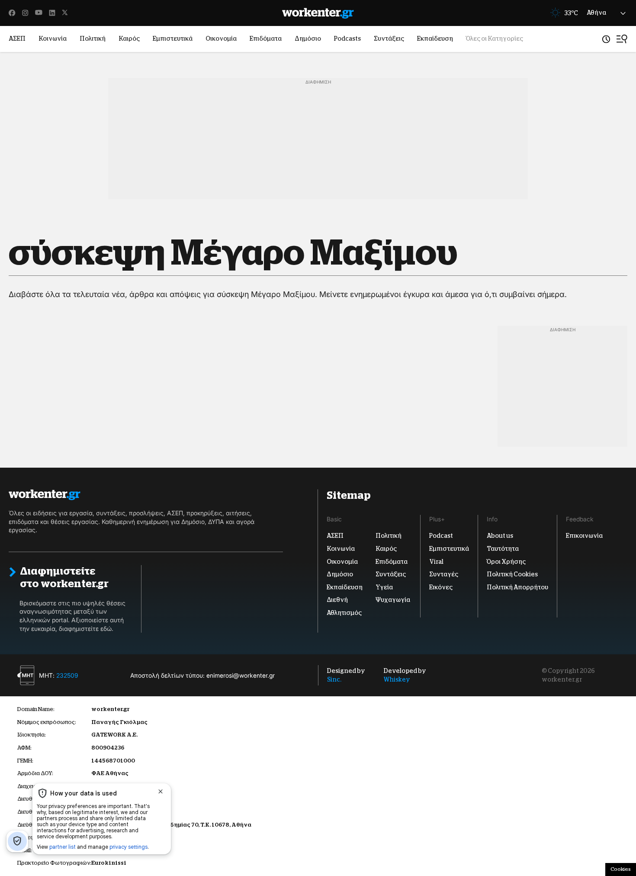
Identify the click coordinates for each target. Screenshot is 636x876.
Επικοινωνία (584, 536)
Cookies (620, 869)
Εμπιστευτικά (173, 39)
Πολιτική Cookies (512, 574)
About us (500, 536)
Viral (436, 562)
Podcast (441, 536)
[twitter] (65, 13)
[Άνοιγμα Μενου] (622, 39)
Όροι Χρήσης (506, 562)
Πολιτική (93, 39)
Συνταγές (443, 574)
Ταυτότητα (503, 549)
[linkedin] (52, 13)
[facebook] (12, 13)
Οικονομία (221, 39)
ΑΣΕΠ (17, 39)
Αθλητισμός (344, 613)
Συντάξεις (389, 39)
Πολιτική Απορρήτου (517, 587)
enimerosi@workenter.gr (240, 675)
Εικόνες (441, 587)
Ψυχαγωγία (393, 600)
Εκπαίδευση (435, 39)
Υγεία (384, 587)
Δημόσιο (308, 39)
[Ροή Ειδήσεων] (606, 39)
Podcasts (347, 39)
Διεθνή (337, 600)
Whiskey (397, 679)
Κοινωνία (53, 39)
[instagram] (25, 13)
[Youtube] (38, 13)
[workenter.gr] (318, 13)
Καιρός (129, 39)
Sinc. (334, 679)
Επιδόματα (266, 39)
